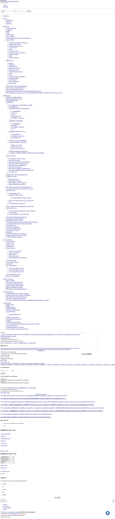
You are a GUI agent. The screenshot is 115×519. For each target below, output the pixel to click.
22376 (31, 349)
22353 (45, 348)
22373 (54, 348)
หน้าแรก (5, 5)
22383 (54, 349)
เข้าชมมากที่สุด (32, 342)
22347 (22, 348)
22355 (40, 348)
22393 (66, 349)
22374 (37, 349)
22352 (48, 348)
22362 (7, 349)
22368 (69, 348)
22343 (7, 348)
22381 (16, 349)
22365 (78, 348)
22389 (7, 363)
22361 (10, 349)
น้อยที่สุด (4, 494)
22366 (75, 348)
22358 (31, 348)
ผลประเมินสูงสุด (8, 342)
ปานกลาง (4, 489)
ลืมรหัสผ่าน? (6, 16)
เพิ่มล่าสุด (15, 342)
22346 (25, 348)
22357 (34, 348)
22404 (37, 363)
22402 (43, 363)
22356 (37, 348)
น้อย (3, 492)
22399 (16, 363)
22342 (10, 348)
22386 (45, 349)
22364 (2, 349)
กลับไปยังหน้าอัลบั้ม (5, 338)
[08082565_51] (41, 350)
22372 (57, 348)
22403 (40, 363)
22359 (28, 348)
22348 (19, 348)
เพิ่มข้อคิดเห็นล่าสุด (23, 342)
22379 (22, 349)
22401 (10, 363)
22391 (2, 363)
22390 (4, 363)
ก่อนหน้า (8, 355)
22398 (19, 363)
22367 (72, 348)
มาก (3, 486)
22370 (63, 348)
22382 (57, 349)
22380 (19, 349)
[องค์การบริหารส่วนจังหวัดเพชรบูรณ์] (9, 1)
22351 (51, 348)
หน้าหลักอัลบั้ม (8, 334)
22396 (25, 363)
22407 (28, 363)
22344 (4, 348)
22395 (60, 349)
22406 (31, 363)
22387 (43, 349)
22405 (34, 363)
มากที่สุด (4, 484)
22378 (25, 349)
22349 (16, 348)
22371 (60, 348)
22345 (2, 348)
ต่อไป (2, 360)
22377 (28, 349)
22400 (13, 363)
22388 (40, 349)
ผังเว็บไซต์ (5, 7)
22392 (69, 349)
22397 (22, 363)
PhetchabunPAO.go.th (15, 513)
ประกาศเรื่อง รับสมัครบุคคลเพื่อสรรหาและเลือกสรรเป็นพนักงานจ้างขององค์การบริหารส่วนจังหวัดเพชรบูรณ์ (26, 417)
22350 (13, 348)
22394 (63, 349)
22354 (43, 348)
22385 (48, 349)
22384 (51, 349)
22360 (13, 349)
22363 (4, 349)
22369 (66, 348)
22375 (34, 349)
